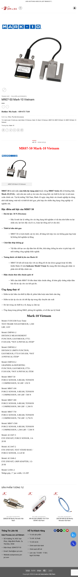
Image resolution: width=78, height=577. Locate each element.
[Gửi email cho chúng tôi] (61, 530)
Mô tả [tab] (34, 142)
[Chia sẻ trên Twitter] (10, 130)
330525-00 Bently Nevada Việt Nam (13, 519)
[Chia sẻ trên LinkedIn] (22, 130)
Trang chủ (5, 96)
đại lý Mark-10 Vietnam (25, 120)
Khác (9, 117)
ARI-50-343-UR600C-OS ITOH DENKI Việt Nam (39, 519)
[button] (20, 8)
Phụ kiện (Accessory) (19, 96)
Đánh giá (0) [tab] (42, 142)
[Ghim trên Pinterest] (18, 130)
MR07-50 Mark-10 (60, 120)
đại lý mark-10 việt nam (11, 120)
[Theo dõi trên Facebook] (55, 530)
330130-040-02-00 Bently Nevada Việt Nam (64, 519)
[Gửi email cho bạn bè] (14, 130)
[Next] (76, 508)
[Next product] (3, 106)
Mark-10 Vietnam (43, 120)
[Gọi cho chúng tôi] (64, 530)
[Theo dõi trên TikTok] (58, 530)
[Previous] (1, 508)
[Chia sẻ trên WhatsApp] (3, 130)
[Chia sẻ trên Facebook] (7, 130)
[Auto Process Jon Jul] (9, 8)
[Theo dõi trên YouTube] (67, 530)
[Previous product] (7, 106)
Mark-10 (34, 120)
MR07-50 (51, 120)
